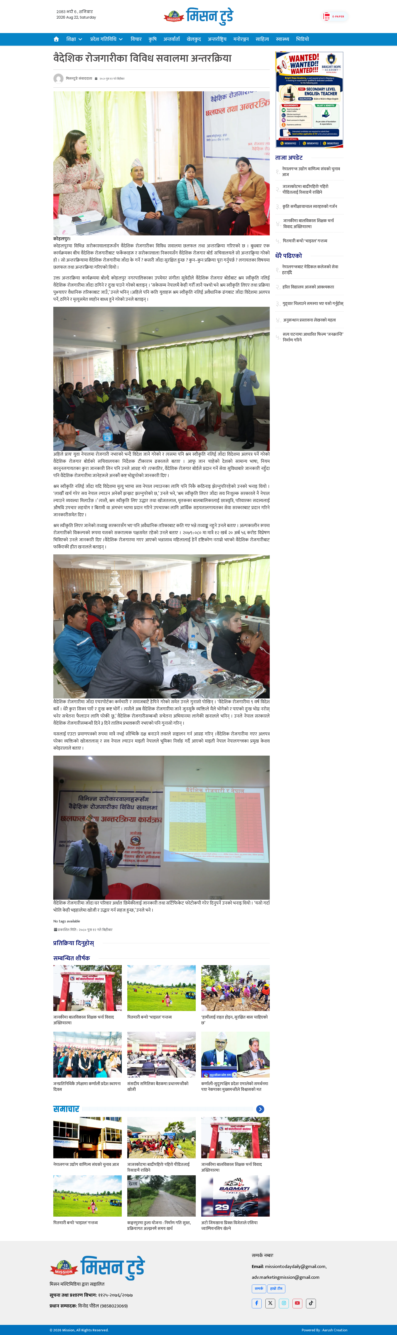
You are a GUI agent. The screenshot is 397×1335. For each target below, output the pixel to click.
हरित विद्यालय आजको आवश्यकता (308, 287)
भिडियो (302, 39)
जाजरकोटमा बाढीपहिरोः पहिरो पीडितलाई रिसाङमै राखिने (158, 1167)
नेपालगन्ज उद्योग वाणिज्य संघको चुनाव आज (86, 1164)
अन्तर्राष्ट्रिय (217, 39)
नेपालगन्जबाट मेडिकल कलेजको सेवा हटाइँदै (310, 270)
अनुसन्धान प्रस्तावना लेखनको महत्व (309, 320)
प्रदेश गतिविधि (103, 39)
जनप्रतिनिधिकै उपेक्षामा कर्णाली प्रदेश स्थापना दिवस (87, 1087)
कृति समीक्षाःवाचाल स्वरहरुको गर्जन (310, 207)
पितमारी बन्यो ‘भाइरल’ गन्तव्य (149, 1017)
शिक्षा (71, 39)
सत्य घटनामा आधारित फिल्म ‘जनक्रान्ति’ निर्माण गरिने (313, 337)
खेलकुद (194, 39)
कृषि (153, 39)
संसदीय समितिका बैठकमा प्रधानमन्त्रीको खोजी (157, 1087)
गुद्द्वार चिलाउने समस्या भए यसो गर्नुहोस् (313, 304)
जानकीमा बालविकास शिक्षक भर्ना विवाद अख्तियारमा (83, 1020)
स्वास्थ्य (282, 39)
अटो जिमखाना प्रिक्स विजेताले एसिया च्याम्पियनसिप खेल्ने (229, 1226)
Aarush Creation (334, 1330)
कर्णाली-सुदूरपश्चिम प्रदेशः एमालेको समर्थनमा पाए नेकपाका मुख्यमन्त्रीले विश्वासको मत (234, 1087)
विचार (136, 39)
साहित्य (262, 39)
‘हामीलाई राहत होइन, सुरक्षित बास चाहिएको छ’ (234, 1020)
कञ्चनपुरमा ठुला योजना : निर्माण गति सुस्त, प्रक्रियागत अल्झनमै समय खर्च (159, 1226)
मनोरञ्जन (241, 39)
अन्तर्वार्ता (172, 39)
